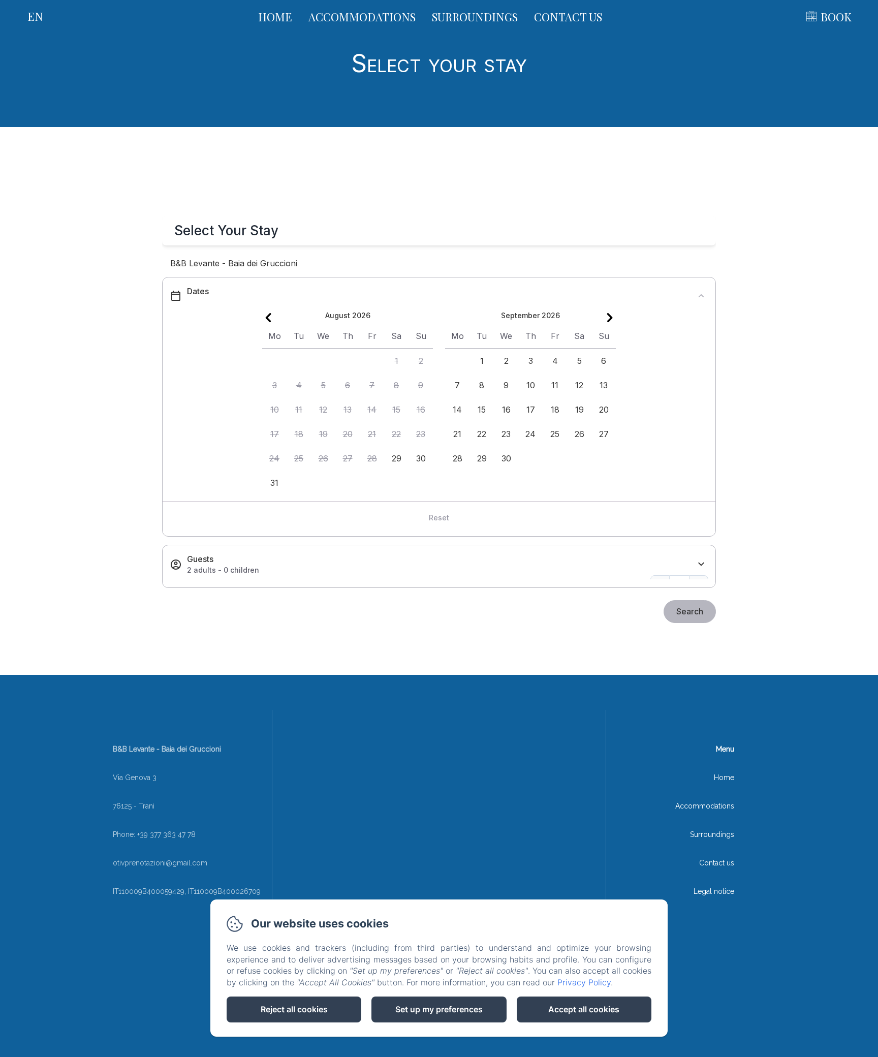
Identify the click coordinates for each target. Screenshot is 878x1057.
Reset (439, 517)
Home (275, 16)
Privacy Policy (584, 982)
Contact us (568, 16)
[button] (396, 361)
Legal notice (714, 891)
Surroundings (475, 16)
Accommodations (362, 16)
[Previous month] (268, 318)
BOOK (836, 16)
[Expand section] (701, 564)
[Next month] (610, 318)
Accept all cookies (583, 1009)
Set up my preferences (439, 1009)
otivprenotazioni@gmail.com (160, 863)
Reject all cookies (294, 1009)
